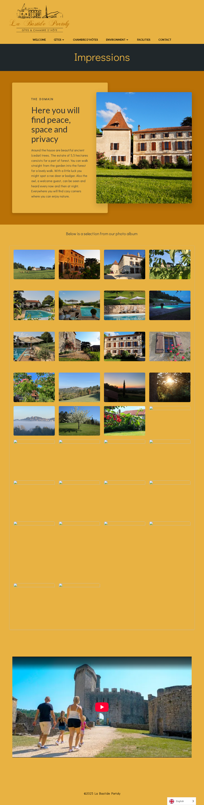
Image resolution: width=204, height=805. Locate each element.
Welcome (39, 39)
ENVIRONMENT (116, 39)
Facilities (143, 39)
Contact (164, 39)
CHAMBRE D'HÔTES (85, 39)
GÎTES (57, 39)
